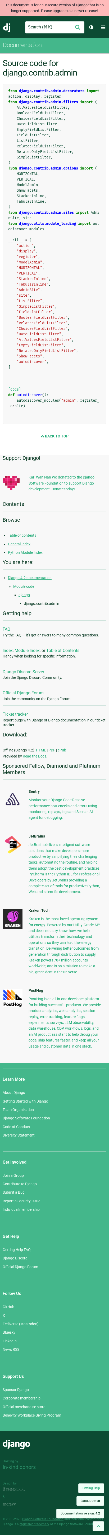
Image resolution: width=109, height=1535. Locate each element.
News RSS (11, 1349)
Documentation (22, 45)
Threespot (15, 1489)
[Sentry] (12, 807)
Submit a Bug (14, 1192)
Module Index (27, 650)
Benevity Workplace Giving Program (32, 1415)
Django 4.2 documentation (30, 578)
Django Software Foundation (26, 1118)
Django (7, 27)
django (24, 595)
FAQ (6, 629)
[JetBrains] (12, 853)
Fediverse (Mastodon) (21, 1324)
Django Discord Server (23, 671)
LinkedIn (10, 1341)
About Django (14, 1092)
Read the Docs (34, 756)
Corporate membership (21, 1398)
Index (8, 650)
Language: (90, 1501)
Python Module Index (25, 552)
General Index (19, 544)
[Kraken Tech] (12, 927)
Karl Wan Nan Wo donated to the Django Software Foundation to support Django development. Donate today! (61, 483)
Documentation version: (80, 1513)
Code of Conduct (16, 1127)
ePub (62, 750)
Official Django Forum (23, 692)
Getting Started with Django (25, 1101)
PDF (51, 750)
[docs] (14, 389)
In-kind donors (19, 1467)
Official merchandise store (24, 1407)
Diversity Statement (19, 1135)
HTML (41, 750)
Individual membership (21, 1209)
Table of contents (22, 535)
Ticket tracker (15, 714)
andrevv (15, 1504)
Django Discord (15, 1258)
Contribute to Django (20, 1184)
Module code (23, 586)
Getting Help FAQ (17, 1250)
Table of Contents (62, 650)
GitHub (8, 1307)
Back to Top (56, 436)
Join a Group (13, 1175)
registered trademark (34, 1524)
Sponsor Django (16, 1390)
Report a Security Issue (21, 1201)
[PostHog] (12, 1006)
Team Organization (18, 1110)
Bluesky (9, 1332)
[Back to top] (98, 1526)
